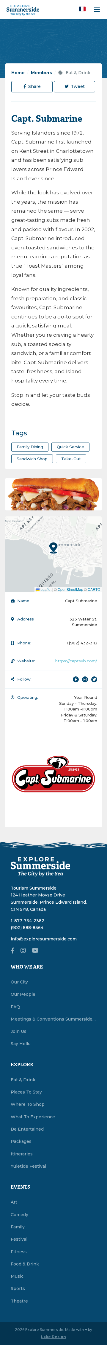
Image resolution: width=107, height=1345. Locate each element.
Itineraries (22, 1154)
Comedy (19, 1214)
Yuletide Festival (28, 1166)
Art (14, 1202)
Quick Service (70, 446)
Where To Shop (28, 1104)
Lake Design (53, 1337)
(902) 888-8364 (27, 927)
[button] (82, 9)
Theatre (19, 1301)
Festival (19, 1239)
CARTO (94, 589)
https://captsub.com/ (76, 660)
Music (17, 1276)
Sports (18, 1288)
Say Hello (21, 1043)
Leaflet (45, 589)
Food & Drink (25, 1264)
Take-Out (71, 458)
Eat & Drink (77, 72)
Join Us (18, 1031)
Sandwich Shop (32, 458)
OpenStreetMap (70, 589)
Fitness (19, 1251)
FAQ (15, 1006)
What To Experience (33, 1117)
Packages (21, 1141)
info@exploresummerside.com (44, 939)
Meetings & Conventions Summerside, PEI (53, 1019)
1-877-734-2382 (27, 920)
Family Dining (30, 446)
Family (18, 1227)
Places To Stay (26, 1092)
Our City (19, 982)
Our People (23, 994)
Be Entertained (27, 1129)
